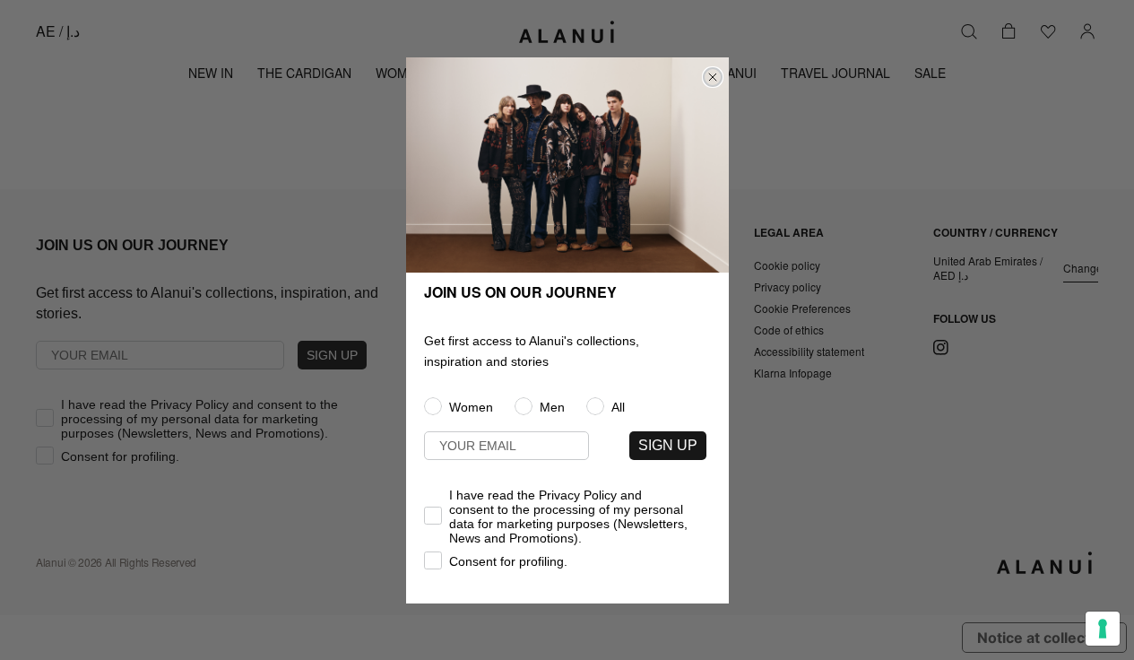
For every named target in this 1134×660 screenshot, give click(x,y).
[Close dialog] (713, 77)
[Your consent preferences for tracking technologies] (1103, 629)
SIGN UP (667, 445)
